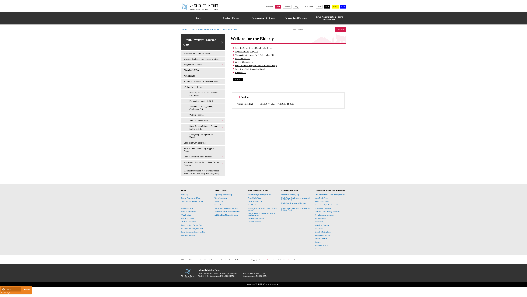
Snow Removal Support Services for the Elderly (256, 65)
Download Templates (188, 235)
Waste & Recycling (187, 208)
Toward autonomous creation (324, 215)
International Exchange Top (290, 195)
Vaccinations (240, 72)
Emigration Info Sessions (256, 218)
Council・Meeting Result (323, 232)
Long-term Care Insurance (195, 143)
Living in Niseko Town (255, 201)
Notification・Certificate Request (192, 201)
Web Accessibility (187, 260)
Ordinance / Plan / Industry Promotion (327, 212)
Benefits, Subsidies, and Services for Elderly (254, 48)
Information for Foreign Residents (192, 228)
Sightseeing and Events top (223, 195)
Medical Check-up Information (197, 53)
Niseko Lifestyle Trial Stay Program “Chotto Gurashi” (262, 209)
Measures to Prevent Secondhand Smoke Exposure (201, 163)
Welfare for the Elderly (229, 29)
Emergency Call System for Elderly (250, 69)
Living (198, 18)
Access (296, 260)
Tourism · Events (231, 18)
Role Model (252, 205)
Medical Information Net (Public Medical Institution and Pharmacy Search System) (201, 172)
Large (296, 7)
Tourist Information (221, 198)
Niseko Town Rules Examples (324, 249)
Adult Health (189, 76)
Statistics (317, 242)
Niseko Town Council (322, 201)
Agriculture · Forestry (322, 225)
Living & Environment (188, 212)
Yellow (335, 7)
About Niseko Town (254, 198)
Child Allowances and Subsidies (198, 157)
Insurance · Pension (187, 218)
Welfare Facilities (242, 58)
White (319, 7)
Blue (343, 7)
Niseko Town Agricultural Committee (327, 205)
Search (340, 29)
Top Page (184, 29)
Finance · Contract (321, 239)
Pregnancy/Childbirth (193, 64)
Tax (182, 205)
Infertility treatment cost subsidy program (201, 59)
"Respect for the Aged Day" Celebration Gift (254, 55)
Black (327, 7)
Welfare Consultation (244, 62)
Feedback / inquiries (279, 260)
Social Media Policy (207, 260)
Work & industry (186, 215)
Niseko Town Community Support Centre (199, 149)
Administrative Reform (322, 235)
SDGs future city (320, 218)
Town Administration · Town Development (329, 18)
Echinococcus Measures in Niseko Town (201, 81)
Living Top (184, 195)
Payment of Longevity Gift (246, 51)
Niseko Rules (219, 201)
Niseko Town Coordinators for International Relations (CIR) (295, 199)
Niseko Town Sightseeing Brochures (226, 208)
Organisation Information (323, 208)
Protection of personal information (232, 260)
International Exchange (296, 18)
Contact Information (254, 222)
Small (278, 7)
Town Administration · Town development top (330, 195)
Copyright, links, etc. (258, 260)
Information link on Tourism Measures (227, 212)
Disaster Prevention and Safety (191, 198)
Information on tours (321, 245)
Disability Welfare (191, 70)
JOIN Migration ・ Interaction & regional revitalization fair (261, 214)
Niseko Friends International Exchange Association (294, 204)
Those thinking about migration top (259, 195)
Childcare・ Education (188, 222)
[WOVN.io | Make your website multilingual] (26, 289)
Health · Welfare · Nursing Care (208, 29)
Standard (287, 7)
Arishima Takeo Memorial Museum (226, 215)
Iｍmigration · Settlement (263, 18)
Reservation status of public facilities (193, 232)
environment (319, 222)
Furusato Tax (319, 228)
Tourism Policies (220, 205)
